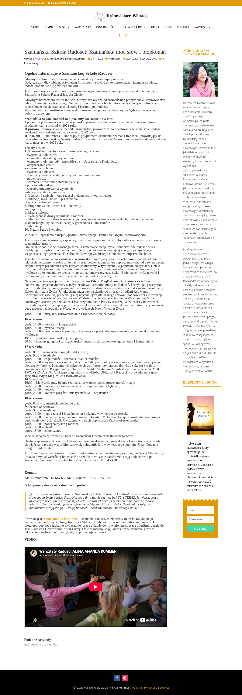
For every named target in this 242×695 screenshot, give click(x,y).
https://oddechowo (139, 254)
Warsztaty (114, 58)
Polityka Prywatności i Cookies (150, 687)
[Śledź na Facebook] (117, 678)
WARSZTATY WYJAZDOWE (141, 58)
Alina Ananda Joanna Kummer (67, 58)
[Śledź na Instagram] (125, 678)
